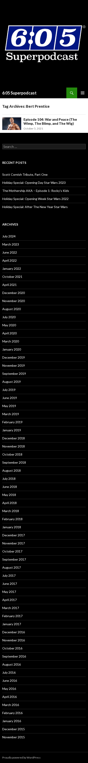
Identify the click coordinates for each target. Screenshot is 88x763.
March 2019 (10, 414)
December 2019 (13, 357)
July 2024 (9, 236)
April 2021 (9, 285)
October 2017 (12, 551)
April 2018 (9, 503)
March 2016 (10, 705)
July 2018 (9, 478)
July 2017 (9, 575)
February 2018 (12, 519)
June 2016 (9, 680)
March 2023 (10, 244)
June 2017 (9, 583)
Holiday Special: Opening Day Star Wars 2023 (34, 182)
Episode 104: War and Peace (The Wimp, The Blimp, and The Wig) (50, 121)
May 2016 (9, 689)
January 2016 (11, 721)
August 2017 (11, 567)
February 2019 (12, 422)
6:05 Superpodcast (19, 92)
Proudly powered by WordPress (21, 757)
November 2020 (13, 301)
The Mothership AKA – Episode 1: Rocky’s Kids (35, 191)
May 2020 (9, 325)
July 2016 (9, 672)
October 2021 (12, 276)
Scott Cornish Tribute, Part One (25, 174)
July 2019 (9, 390)
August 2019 (11, 382)
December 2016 (13, 632)
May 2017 (9, 592)
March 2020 (10, 341)
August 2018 (11, 470)
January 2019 (11, 430)
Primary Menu (82, 93)
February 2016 (12, 713)
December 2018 (13, 438)
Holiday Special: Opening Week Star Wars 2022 (35, 199)
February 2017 (12, 616)
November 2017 (13, 543)
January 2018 (11, 527)
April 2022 (9, 260)
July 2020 (9, 317)
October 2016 (12, 648)
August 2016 (11, 664)
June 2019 (9, 398)
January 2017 (11, 624)
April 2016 (9, 697)
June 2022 (9, 252)
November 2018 (13, 446)
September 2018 (14, 462)
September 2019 (14, 373)
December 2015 (13, 729)
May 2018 (9, 495)
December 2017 (13, 535)
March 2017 (10, 608)
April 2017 (9, 600)
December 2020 (13, 293)
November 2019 (13, 365)
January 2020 (11, 349)
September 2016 (14, 656)
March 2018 (10, 511)
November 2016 (13, 640)
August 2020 (11, 309)
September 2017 (14, 559)
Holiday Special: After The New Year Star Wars (35, 207)
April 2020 (9, 333)
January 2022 (11, 268)
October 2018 (12, 454)
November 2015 (13, 737)
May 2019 (9, 406)
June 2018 (9, 487)
